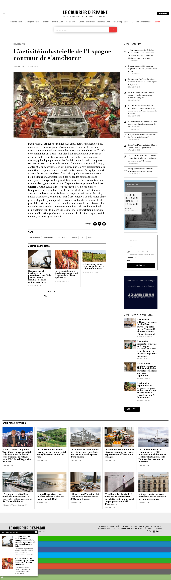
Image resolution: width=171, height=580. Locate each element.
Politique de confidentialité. (100, 321)
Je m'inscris (111, 311)
